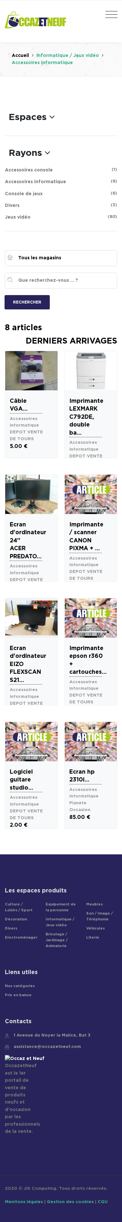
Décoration (16, 919)
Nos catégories (20, 986)
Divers (61, 205)
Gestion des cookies (70, 1202)
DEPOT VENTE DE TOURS (26, 435)
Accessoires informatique (61, 181)
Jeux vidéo (61, 217)
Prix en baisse (18, 995)
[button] (32, 117)
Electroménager (21, 937)
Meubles (94, 904)
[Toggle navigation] (109, 15)
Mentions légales (24, 1202)
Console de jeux (61, 193)
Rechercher (27, 302)
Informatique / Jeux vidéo (68, 55)
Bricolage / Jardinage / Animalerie (57, 940)
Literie (92, 937)
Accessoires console (61, 170)
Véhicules (95, 928)
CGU (103, 1202)
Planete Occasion (79, 806)
